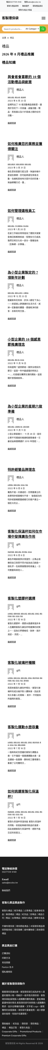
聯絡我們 (25, 6)
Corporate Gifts (9, 1031)
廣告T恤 (17, 360)
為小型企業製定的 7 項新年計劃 (23, 275)
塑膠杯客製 (17, 613)
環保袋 (25, 1023)
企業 (26, 910)
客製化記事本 (19, 293)
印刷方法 (6, 958)
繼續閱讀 (12, 123)
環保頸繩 (18, 929)
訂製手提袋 (26, 427)
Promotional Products (30, 1031)
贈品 (26, 485)
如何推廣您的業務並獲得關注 (25, 146)
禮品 (13, 616)
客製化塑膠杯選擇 (21, 598)
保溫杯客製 (11, 552)
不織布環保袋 (8, 926)
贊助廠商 (6, 1023)
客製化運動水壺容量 (23, 727)
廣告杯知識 (36, 678)
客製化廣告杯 (11, 164)
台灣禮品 (10, 613)
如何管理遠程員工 (21, 211)
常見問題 (6, 962)
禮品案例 (23, 97)
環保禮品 (34, 1023)
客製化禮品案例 (13, 6)
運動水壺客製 (21, 745)
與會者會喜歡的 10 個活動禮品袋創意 (24, 79)
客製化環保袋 (20, 164)
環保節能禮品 (22, 926)
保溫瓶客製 (11, 812)
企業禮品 (10, 485)
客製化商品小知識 (25, 10)
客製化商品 (24, 613)
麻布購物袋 (29, 929)
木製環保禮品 (36, 926)
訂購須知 (6, 953)
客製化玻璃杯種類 (21, 663)
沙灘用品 (25, 293)
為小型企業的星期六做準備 (25, 408)
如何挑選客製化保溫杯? (23, 793)
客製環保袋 (10, 18)
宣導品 (37, 613)
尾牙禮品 (24, 552)
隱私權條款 (7, 971)
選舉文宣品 (39, 918)
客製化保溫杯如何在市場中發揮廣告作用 (25, 533)
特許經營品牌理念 (21, 470)
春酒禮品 (10, 914)
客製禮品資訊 (38, 6)
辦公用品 (25, 226)
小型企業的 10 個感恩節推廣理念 (24, 341)
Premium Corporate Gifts (14, 1035)
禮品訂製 (13, 1027)
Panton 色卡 (7, 967)
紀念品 (22, 360)
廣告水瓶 (17, 97)
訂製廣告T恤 (18, 427)
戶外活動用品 (19, 226)
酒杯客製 (26, 680)
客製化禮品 (11, 97)
